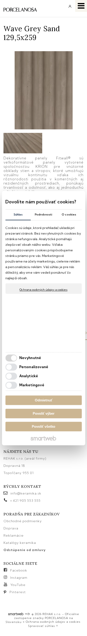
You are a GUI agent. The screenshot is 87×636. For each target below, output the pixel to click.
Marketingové (31, 385)
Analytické (28, 376)
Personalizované (33, 367)
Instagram (18, 577)
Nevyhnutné (30, 358)
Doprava (10, 528)
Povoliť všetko (43, 427)
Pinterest (18, 592)
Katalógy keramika (19, 543)
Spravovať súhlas (41, 626)
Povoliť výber (44, 413)
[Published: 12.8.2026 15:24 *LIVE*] (27, 614)
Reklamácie (14, 535)
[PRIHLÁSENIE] (70, 8)
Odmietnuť (43, 400)
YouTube (18, 585)
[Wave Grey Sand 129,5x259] (43, 90)
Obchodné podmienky (22, 521)
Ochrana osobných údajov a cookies (43, 289)
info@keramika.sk (25, 493)
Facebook (18, 570)
